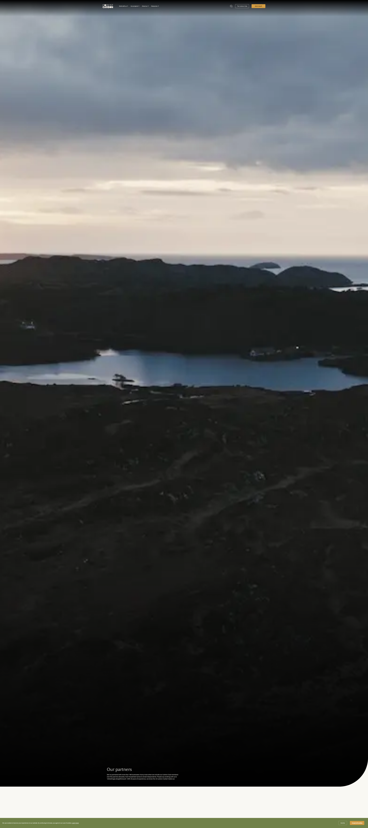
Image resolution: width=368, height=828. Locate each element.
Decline (342, 823)
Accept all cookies (357, 823)
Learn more (75, 823)
